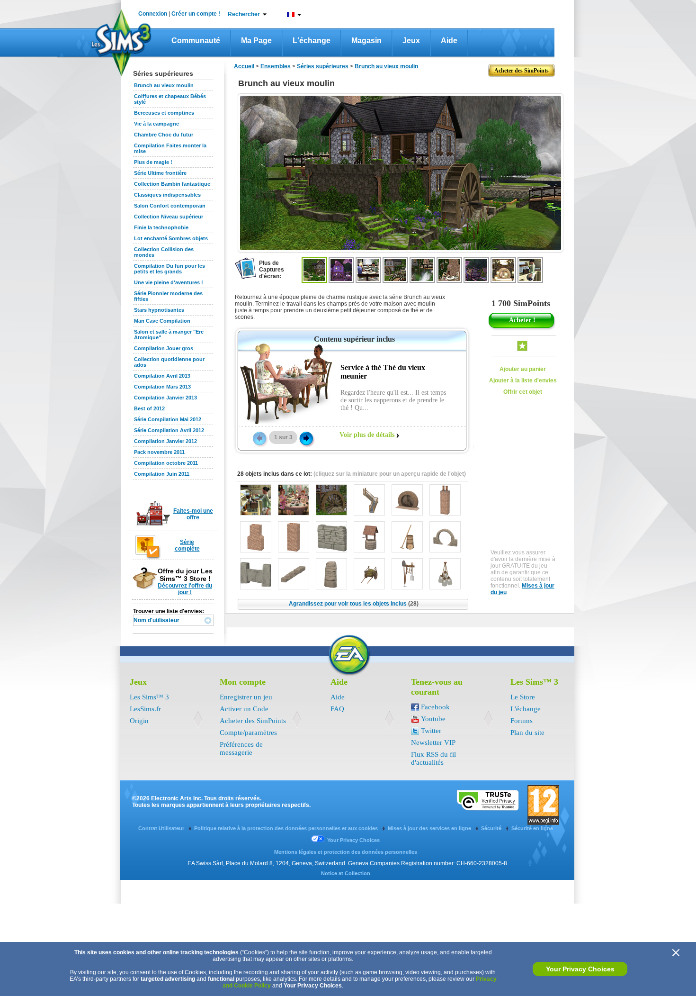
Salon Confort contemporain (169, 205)
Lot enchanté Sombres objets (171, 238)
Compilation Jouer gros (163, 348)
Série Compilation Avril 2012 (169, 430)
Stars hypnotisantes (159, 310)
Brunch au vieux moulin (164, 85)
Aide (449, 40)
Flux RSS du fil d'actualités (433, 758)
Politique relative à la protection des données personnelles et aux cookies (286, 828)
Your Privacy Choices (580, 969)
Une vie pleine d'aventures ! (168, 282)
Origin (139, 720)
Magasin (366, 40)
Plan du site (527, 732)
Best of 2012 (149, 408)
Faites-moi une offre (193, 514)
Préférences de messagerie (241, 748)
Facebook (435, 707)
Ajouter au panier (523, 369)
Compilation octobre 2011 (166, 463)
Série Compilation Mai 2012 (167, 419)
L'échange (311, 40)
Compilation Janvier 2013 (165, 397)
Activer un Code (244, 709)
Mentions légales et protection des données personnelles (345, 852)
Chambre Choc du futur (163, 134)
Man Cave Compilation (162, 321)
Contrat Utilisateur (162, 828)
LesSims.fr (145, 709)
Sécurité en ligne (532, 828)
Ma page (256, 40)
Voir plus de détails (366, 434)
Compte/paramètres (248, 732)
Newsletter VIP (433, 742)
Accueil (244, 66)
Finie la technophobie (161, 227)
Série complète (187, 545)
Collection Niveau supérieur (168, 216)
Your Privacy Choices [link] (353, 840)
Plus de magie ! (153, 162)
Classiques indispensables (167, 195)
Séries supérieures (322, 66)
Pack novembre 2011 (159, 452)
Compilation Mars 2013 (162, 386)
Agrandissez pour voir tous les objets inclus (354, 603)
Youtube (433, 719)
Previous (259, 437)
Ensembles (275, 66)
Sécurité (492, 828)
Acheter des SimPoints (253, 720)
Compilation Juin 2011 (161, 474)
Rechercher (244, 14)
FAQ (337, 709)
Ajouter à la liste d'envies (523, 380)
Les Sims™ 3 (149, 697)
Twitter (431, 730)
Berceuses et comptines (164, 113)
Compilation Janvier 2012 (165, 441)
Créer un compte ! (195, 13)
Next (306, 437)
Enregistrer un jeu (246, 697)
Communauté (195, 40)
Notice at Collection (345, 873)
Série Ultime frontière (160, 173)
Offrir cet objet (522, 392)
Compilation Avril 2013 (162, 376)
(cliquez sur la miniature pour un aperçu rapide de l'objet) (389, 474)
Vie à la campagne (156, 124)
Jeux (411, 40)
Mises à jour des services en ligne (430, 828)
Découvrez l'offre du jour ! (185, 589)
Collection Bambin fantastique (172, 184)
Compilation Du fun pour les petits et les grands (169, 268)
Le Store (522, 697)
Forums (521, 720)
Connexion (152, 13)
